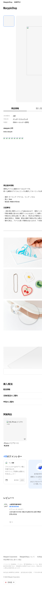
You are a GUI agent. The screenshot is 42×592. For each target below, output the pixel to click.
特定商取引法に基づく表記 (12, 559)
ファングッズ (23, 119)
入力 (22, 480)
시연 (14, 116)
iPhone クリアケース (11, 443)
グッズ (15, 119)
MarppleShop (7, 2)
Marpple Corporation (10, 557)
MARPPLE (17, 2)
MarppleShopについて (27, 557)
